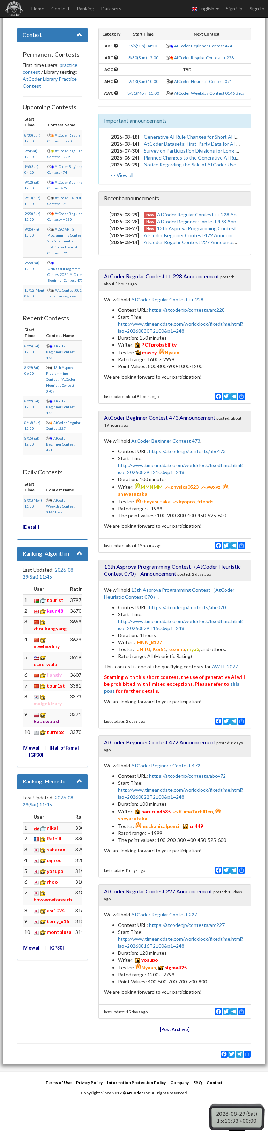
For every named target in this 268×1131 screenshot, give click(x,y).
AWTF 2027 (225, 666)
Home (37, 8)
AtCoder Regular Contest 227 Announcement (194, 242)
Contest (60, 8)
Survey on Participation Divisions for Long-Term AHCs (202, 151)
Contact (215, 1082)
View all (32, 748)
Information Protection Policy (136, 1082)
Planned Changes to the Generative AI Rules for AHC (202, 158)
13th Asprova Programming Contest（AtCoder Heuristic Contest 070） (60, 379)
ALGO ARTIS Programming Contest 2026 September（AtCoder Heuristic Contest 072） (65, 241)
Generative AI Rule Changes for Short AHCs (192, 137)
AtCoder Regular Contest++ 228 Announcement (211, 214)
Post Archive (174, 1029)
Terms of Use (58, 1082)
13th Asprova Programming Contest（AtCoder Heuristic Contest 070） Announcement (172, 570)
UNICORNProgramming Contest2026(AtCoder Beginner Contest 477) (66, 274)
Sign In (257, 8)
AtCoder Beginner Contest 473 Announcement (209, 221)
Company (179, 1082)
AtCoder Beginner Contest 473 (60, 352)
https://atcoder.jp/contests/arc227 (187, 925)
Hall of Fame (64, 748)
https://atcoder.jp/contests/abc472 (187, 776)
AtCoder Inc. (138, 1092)
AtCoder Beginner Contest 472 (60, 407)
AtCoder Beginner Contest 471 (60, 444)
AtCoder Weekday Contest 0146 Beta (60, 506)
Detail (31, 527)
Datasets (111, 8)
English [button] (206, 8)
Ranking (85, 8)
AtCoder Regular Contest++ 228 (204, 57)
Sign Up (234, 8)
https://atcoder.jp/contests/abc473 (187, 451)
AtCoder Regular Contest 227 (164, 914)
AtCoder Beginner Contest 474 (203, 45)
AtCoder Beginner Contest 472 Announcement (196, 235)
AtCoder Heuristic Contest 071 (203, 81)
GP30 (36, 755)
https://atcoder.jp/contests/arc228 (187, 310)
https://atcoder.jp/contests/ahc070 (187, 607)
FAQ (197, 1082)
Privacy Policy (89, 1082)
